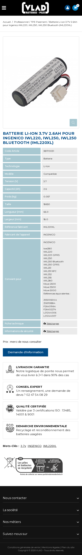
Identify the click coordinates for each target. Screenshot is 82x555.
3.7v (23, 446)
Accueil (7, 21)
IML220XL (49, 446)
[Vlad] (35, 8)
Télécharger (53, 323)
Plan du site (67, 547)
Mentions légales (51, 547)
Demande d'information (25, 352)
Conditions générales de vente (24, 547)
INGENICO (35, 446)
